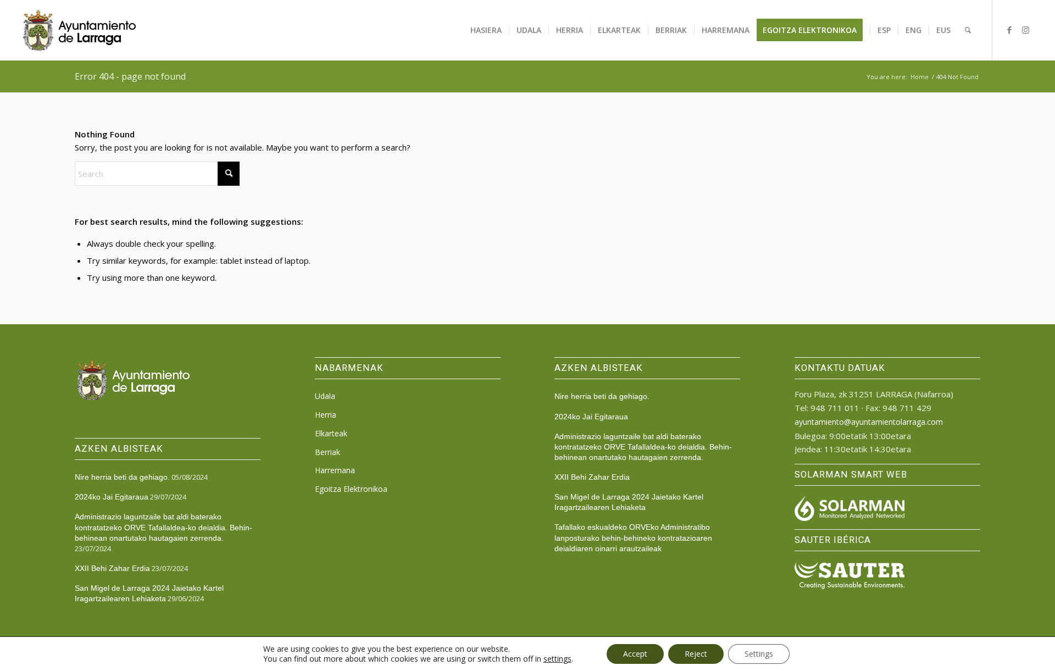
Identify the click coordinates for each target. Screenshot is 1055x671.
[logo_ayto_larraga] (79, 30)
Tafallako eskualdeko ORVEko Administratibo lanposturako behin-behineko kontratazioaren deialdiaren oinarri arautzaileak (633, 537)
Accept (635, 653)
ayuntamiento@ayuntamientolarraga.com (869, 422)
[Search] (968, 30)
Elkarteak (331, 433)
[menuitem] (486, 30)
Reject (696, 653)
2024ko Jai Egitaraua (111, 496)
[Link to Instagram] (1026, 29)
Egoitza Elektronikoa (351, 489)
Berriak (327, 452)
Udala (325, 396)
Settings (759, 653)
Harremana (335, 470)
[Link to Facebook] (1009, 29)
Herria (325, 414)
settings (557, 659)
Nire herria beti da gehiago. (122, 477)
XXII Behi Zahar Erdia (112, 568)
